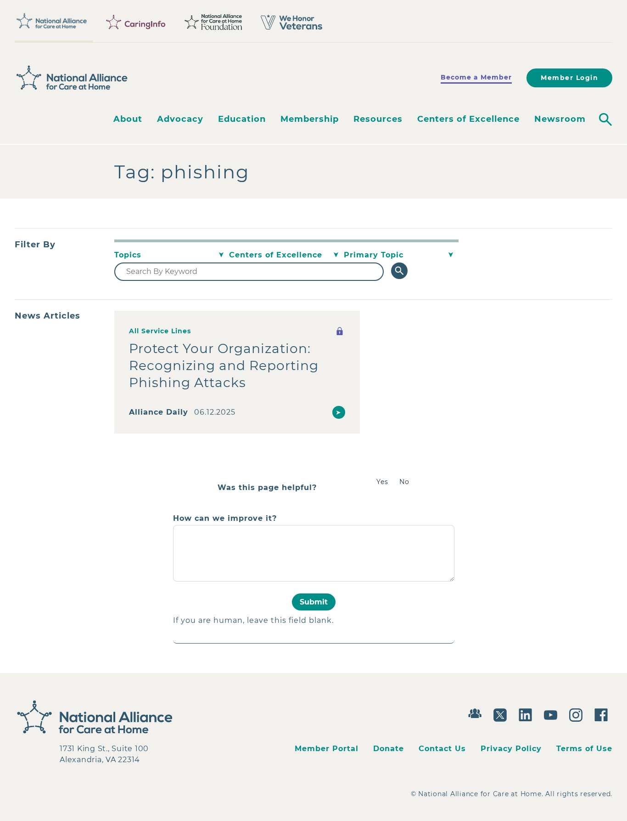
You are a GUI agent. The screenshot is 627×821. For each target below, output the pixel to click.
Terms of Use (584, 748)
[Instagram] (578, 714)
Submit (314, 602)
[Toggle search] (605, 119)
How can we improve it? (225, 518)
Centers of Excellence (468, 119)
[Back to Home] (72, 77)
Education (242, 119)
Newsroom (560, 119)
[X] (502, 714)
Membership (309, 119)
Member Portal (326, 748)
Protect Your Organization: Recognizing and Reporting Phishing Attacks (224, 365)
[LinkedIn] (528, 714)
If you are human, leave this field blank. (253, 620)
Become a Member (476, 77)
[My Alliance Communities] (477, 712)
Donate (388, 748)
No (404, 482)
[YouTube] (553, 714)
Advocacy (180, 119)
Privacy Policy (511, 748)
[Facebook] (603, 714)
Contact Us (442, 748)
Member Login (569, 78)
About (127, 119)
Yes (382, 482)
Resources (378, 119)
